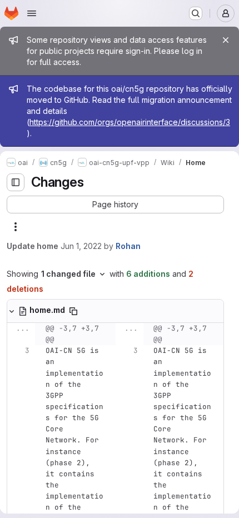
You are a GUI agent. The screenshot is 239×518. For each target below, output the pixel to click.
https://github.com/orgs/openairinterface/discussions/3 (129, 122)
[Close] (225, 40)
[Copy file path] (73, 311)
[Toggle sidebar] (15, 182)
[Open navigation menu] (32, 13)
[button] (115, 204)
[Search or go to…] (195, 13)
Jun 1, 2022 (81, 246)
